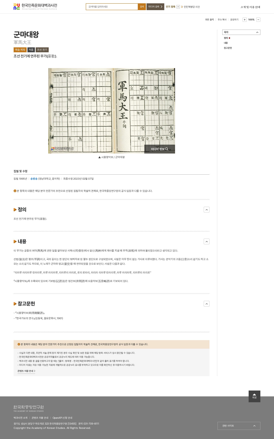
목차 (226, 32)
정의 (226, 38)
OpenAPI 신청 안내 (62, 417)
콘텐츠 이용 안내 (25, 371)
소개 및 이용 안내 (250, 7)
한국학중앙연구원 (29, 408)
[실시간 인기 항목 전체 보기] (178, 6)
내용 (226, 43)
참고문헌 (228, 48)
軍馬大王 (22, 42)
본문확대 (245, 20)
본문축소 (258, 20)
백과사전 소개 (20, 417)
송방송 (34, 178)
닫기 (206, 209)
